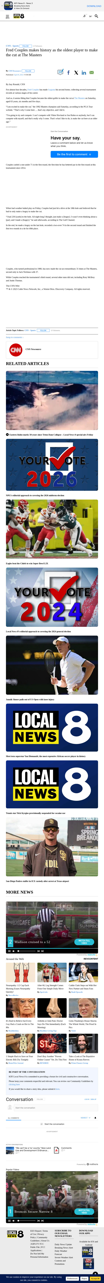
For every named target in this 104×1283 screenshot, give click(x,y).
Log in (86, 1099)
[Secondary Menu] (9, 16)
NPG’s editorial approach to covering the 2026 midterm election (35, 495)
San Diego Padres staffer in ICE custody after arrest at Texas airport (37, 881)
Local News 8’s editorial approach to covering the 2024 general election (38, 631)
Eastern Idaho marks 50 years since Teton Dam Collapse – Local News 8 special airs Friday (51, 435)
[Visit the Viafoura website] (92, 1164)
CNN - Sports (30, 330)
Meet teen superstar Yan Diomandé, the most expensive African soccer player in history (46, 756)
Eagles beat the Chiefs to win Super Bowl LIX (27, 563)
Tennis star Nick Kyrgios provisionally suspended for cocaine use (35, 813)
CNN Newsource (15, 71)
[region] (52, 1132)
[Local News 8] (22, 16)
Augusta (51, 89)
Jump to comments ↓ (15, 337)
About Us (45, 1241)
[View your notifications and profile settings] (95, 1118)
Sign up (93, 1099)
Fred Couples (33, 89)
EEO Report (35, 1231)
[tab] (13, 1118)
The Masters (79, 98)
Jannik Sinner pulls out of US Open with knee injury (30, 699)
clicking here (14, 1084)
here (57, 1089)
